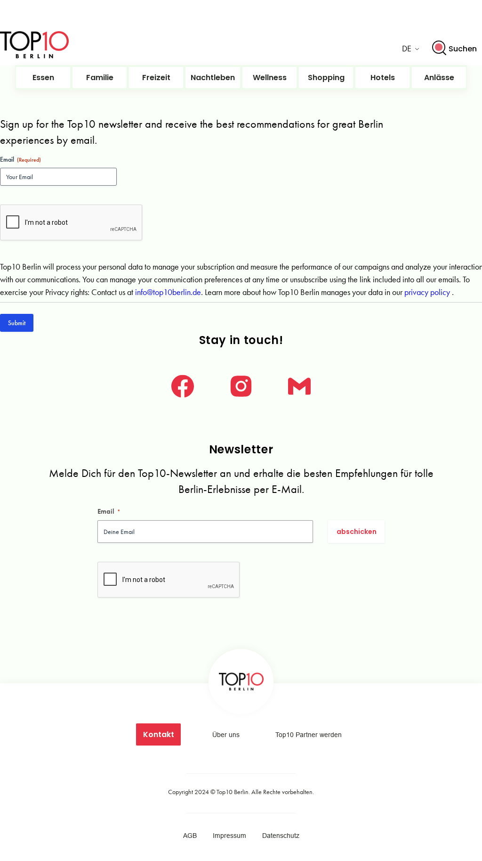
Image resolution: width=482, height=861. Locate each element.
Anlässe (439, 77)
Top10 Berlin (233, 791)
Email (108, 511)
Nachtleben (213, 77)
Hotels (382, 77)
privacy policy (428, 292)
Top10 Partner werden (308, 734)
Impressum (229, 835)
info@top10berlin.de (168, 292)
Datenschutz (280, 835)
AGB (190, 835)
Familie (99, 77)
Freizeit (156, 77)
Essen (43, 77)
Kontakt (158, 734)
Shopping (326, 77)
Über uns (226, 734)
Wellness (270, 77)
